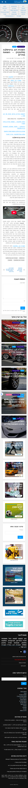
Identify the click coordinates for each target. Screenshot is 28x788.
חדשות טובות (23, 699)
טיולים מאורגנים (14, 6)
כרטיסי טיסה (5, 8)
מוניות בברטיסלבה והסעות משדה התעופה (14, 131)
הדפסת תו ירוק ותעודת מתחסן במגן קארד (17, 771)
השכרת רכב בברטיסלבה (11, 258)
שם (24, 300)
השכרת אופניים (14, 14)
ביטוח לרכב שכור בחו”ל (5, 12)
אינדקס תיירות (23, 697)
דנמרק (22, 322)
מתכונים (25, 707)
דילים (23, 6)
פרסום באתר (23, 691)
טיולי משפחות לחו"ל (18, 58)
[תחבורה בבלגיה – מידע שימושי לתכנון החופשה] (14, 402)
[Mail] (20, 651)
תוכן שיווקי (23, 665)
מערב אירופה (8, 394)
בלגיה (22, 394)
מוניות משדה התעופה (14, 10)
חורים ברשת (24, 704)
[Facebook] (24, 651)
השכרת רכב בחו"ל (21, 46)
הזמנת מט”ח (14, 12)
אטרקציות (23, 8)
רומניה (14, 346)
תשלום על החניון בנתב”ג (21, 762)
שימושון (4, 6)
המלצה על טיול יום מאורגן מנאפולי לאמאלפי (16, 759)
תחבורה (4, 14)
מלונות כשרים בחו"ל (22, 696)
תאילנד (25, 705)
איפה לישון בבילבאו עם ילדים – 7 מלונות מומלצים (15, 724)
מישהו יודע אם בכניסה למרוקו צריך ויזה (17, 765)
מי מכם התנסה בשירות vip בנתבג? (18, 768)
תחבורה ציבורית (20, 396)
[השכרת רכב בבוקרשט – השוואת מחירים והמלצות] (14, 354)
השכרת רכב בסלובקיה (19, 246)
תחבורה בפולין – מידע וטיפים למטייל (12, 749)
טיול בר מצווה (23, 710)
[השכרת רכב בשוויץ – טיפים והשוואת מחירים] (14, 426)
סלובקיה (14, 46)
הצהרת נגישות (22, 662)
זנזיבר (25, 693)
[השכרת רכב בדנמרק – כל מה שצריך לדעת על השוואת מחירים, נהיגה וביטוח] (14, 330)
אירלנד (22, 370)
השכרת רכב (14, 8)
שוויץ (14, 418)
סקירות (25, 708)
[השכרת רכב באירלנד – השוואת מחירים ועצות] (14, 378)
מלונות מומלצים (23, 10)
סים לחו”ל (23, 14)
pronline (11, 784)
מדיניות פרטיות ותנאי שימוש (19, 656)
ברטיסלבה (11, 85)
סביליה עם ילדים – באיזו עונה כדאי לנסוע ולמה (15, 737)
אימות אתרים (23, 702)
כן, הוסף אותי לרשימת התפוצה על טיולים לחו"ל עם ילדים (14, 311)
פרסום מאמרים (23, 701)
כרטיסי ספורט (23, 12)
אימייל (21, 529)
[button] (1, 394)
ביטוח (5, 10)
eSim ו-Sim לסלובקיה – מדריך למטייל (15, 134)
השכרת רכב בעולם (16, 80)
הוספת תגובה (9, 58)
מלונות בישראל (23, 694)
